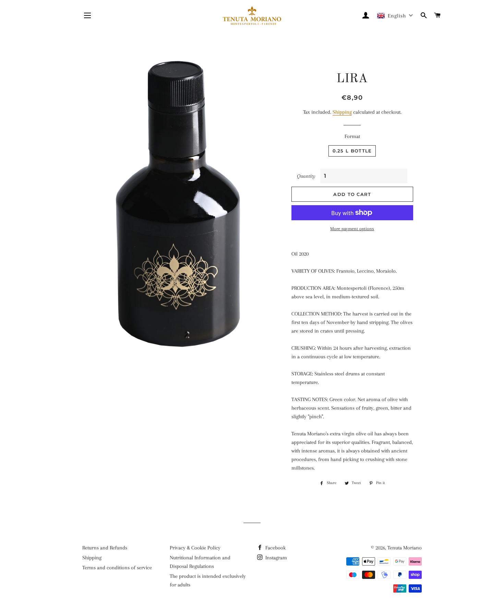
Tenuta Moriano (404, 548)
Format (352, 136)
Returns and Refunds (104, 548)
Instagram (275, 558)
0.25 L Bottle (352, 150)
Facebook (275, 548)
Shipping (342, 112)
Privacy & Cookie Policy (195, 548)
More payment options (352, 228)
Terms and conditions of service (117, 567)
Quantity (306, 176)
